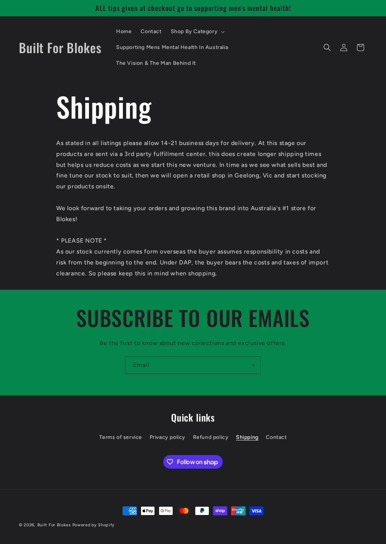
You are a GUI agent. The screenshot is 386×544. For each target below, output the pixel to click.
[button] (197, 32)
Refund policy (211, 437)
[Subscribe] (252, 365)
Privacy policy (167, 437)
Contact (276, 437)
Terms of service (120, 437)
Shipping (247, 437)
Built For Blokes (54, 525)
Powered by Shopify (93, 525)
